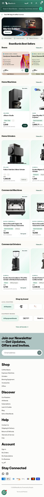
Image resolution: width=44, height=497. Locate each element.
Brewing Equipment (8, 379)
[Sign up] (39, 353)
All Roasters (7, 306)
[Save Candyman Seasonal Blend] (22, 70)
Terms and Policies (22, 491)
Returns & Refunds (8, 431)
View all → (39, 48)
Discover (8, 32)
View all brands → (22, 327)
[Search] (40, 8)
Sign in (4, 449)
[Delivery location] (31, 3)
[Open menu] (3, 3)
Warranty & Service (8, 435)
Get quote (23, 233)
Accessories (6, 383)
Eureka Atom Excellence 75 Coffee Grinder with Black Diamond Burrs (15, 279)
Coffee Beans (6, 370)
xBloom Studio (8, 115)
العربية (26, 3)
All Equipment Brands (10, 318)
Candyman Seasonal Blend (12, 56)
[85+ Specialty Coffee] (35, 307)
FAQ (3, 438)
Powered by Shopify (27, 487)
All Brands (5, 401)
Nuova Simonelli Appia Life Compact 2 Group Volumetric (13, 224)
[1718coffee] (21, 307)
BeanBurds (18, 487)
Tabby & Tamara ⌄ (34, 38)
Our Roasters (6, 397)
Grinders (4, 376)
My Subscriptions (7, 456)
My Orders (5, 453)
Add (24, 126)
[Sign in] (36, 3)
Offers (4, 386)
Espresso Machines (8, 373)
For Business (6, 459)
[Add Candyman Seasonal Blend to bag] (26, 70)
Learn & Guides (7, 407)
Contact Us (5, 425)
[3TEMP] (26, 318)
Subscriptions (6, 404)
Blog (3, 410)
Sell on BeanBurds (7, 414)
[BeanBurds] (11, 3)
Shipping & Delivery (8, 428)
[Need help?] (4, 492)
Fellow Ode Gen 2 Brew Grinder (14, 169)
